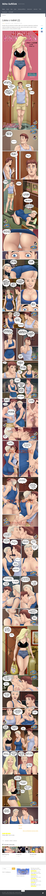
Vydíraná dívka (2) (34, 875)
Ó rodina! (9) (18, 854)
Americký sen (33, 883)
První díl (20, 825)
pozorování (7, 840)
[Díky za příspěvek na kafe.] (43, 893)
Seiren (3, 9)
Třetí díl (20, 828)
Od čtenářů (11, 12)
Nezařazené (4, 12)
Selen (15, 9)
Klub (11, 9)
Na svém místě (33, 854)
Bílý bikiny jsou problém (35, 868)
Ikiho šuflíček (9, 4)
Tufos (40, 9)
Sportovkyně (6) (5, 854)
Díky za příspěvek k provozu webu (30, 830)
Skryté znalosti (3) (20, 875)
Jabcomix (35, 9)
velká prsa (15, 840)
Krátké (7, 9)
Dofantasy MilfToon (22, 9)
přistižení (11, 840)
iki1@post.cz (8, 872)
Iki (3, 23)
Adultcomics (29, 9)
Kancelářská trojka (34, 879)
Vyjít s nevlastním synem (35, 872)
